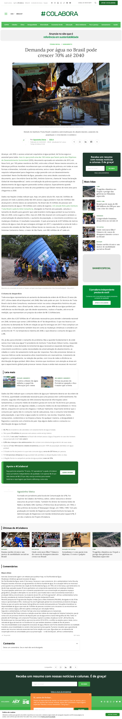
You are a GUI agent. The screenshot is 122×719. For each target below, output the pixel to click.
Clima (22, 25)
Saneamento (106, 25)
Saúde (116, 25)
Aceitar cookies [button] (112, 714)
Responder (7, 635)
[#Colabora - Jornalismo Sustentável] (59, 14)
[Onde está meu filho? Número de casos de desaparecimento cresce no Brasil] (89, 232)
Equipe (46, 3)
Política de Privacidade (48, 717)
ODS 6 (51, 140)
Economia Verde (57, 25)
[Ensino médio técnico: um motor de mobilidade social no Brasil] (89, 245)
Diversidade (44, 25)
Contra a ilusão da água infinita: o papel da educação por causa (27, 383)
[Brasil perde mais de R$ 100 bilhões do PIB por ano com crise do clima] (89, 205)
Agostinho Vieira (39, 140)
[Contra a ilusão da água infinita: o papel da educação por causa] (9, 382)
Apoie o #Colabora (108, 3)
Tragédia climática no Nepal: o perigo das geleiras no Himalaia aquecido (106, 192)
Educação (69, 25)
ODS (12, 14)
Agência (18, 3)
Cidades (14, 25)
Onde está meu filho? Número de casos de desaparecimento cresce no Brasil (108, 233)
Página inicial (55, 44)
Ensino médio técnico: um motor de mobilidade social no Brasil (108, 246)
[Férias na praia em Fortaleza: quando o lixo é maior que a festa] (47, 382)
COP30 (6, 25)
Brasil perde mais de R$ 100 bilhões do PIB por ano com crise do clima (108, 206)
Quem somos (8, 3)
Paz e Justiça (93, 25)
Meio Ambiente (81, 25)
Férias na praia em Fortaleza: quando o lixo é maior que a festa (65, 383)
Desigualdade (32, 25)
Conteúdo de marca (36, 3)
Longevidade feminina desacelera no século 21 (107, 219)
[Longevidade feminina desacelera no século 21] (89, 218)
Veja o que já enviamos (101, 173)
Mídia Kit (27, 3)
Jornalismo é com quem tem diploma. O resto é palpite (74, 553)
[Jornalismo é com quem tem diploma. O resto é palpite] (76, 539)
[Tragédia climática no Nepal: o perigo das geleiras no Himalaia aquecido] (89, 191)
